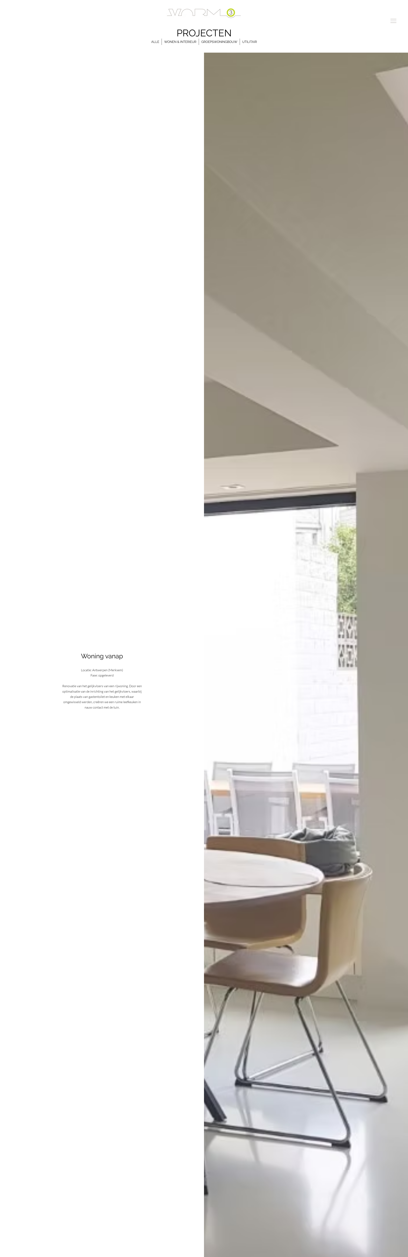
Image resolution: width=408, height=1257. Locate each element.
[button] (393, 21)
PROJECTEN (204, 33)
